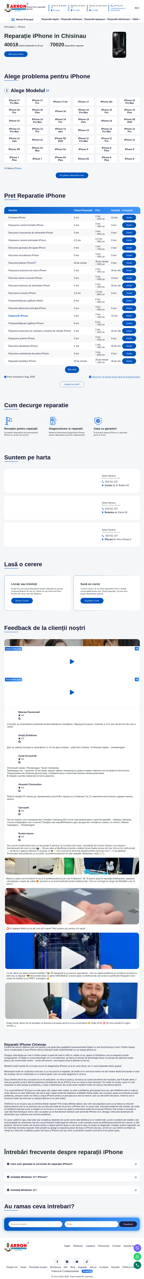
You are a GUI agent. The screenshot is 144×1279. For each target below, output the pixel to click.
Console (116, 1246)
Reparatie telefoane (71, 19)
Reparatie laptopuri (95, 19)
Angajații (82, 1267)
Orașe (23, 1267)
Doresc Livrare (22, 601)
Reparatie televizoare (118, 19)
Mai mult (72, 369)
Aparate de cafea (131, 1246)
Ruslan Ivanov (26, 833)
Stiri (66, 1267)
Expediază (128, 1224)
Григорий (23, 807)
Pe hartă (56, 10)
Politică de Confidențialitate (65, 1271)
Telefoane (78, 1246)
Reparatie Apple (50, 19)
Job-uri (93, 1267)
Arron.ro (87, 1271)
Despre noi (11, 1267)
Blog (72, 1267)
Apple (67, 1246)
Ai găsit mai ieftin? (72, 384)
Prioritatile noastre (38, 1267)
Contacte (103, 1267)
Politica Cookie (130, 1267)
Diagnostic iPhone (18, 316)
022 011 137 (118, 6)
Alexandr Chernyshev (30, 784)
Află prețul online (15, 54)
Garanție (115, 1267)
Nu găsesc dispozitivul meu (72, 175)
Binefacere (55, 1267)
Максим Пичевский (29, 712)
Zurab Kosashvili (27, 756)
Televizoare (103, 1246)
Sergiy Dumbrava (27, 735)
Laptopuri (90, 1246)
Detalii (129, 217)
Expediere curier (92, 601)
